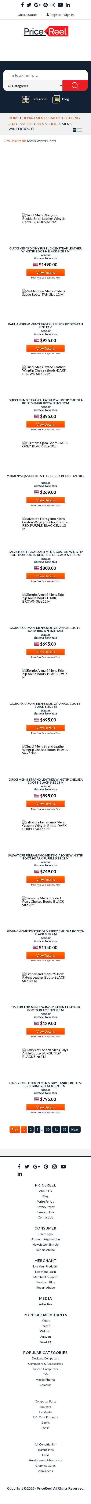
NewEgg (45, 1342)
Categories (40, 99)
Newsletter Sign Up (46, 1244)
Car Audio (45, 1412)
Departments (35, 118)
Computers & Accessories (45, 1363)
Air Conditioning (45, 1444)
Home (13, 118)
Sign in (69, 15)
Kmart (45, 1320)
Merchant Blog (45, 1282)
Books (45, 1422)
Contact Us (45, 1217)
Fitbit (45, 1455)
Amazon (45, 1336)
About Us (45, 1191)
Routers (45, 1406)
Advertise (45, 1304)
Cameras (45, 1385)
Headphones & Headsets (45, 1460)
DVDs (46, 1428)
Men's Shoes (47, 124)
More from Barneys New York (45, 278)
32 (64, 1129)
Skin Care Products (45, 1417)
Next (75, 1129)
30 (47, 1129)
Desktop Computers (45, 1358)
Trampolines (45, 1449)
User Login (46, 1234)
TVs (45, 1374)
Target (45, 1326)
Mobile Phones (45, 1379)
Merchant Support (45, 1277)
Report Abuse (45, 1250)
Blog (65, 99)
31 (56, 1129)
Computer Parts (45, 1401)
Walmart (45, 1331)
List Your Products (45, 1266)
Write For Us (45, 1201)
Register (56, 15)
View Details (45, 272)
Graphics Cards (45, 1465)
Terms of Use (45, 1212)
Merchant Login (45, 1271)
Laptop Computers (45, 1369)
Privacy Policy (46, 1207)
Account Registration (45, 1239)
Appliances (45, 1471)
